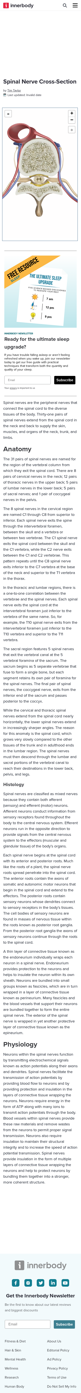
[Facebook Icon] (15, 1283)
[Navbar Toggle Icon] (73, 5)
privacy (13, 388)
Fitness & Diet (15, 1341)
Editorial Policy (58, 1350)
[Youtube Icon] (65, 1283)
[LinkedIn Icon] (53, 1283)
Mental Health (15, 1359)
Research (12, 1377)
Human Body (14, 1386)
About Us (54, 1341)
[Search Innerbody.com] (65, 5)
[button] (71, 113)
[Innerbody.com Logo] (18, 5)
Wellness (11, 1368)
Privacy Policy (57, 1368)
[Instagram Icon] (28, 1283)
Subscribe (64, 380)
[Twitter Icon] (40, 1283)
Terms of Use (57, 1377)
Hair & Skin (13, 1350)
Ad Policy (54, 1359)
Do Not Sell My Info (61, 1386)
